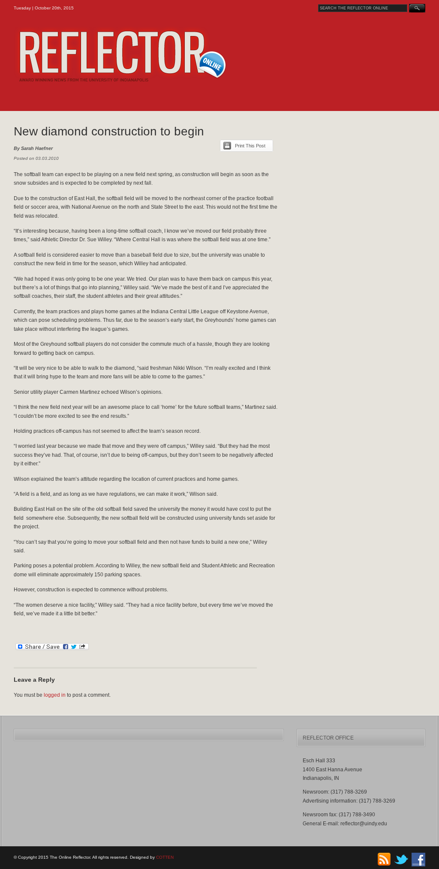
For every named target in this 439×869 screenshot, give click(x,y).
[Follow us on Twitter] (401, 865)
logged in (55, 695)
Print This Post (250, 145)
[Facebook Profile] (418, 865)
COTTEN (165, 857)
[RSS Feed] (384, 865)
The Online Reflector (142, 54)
